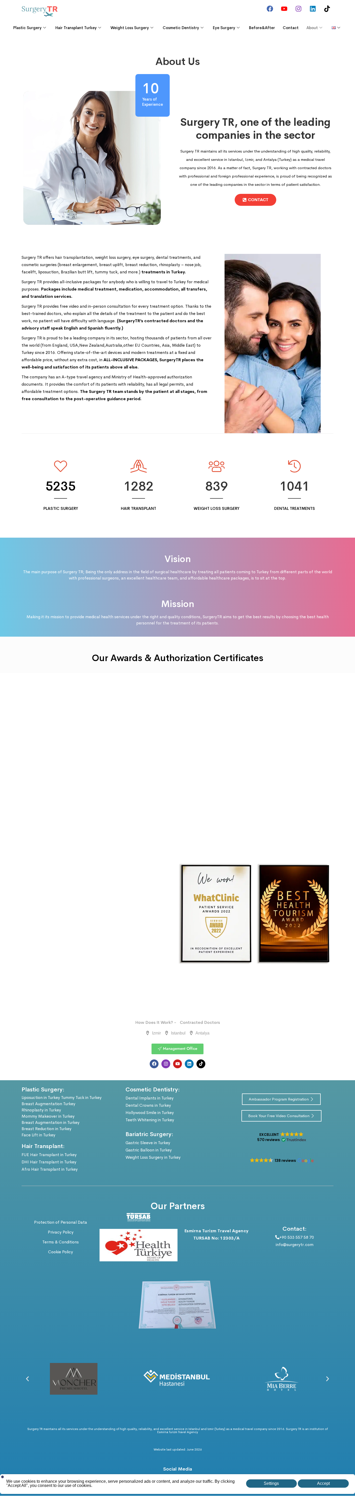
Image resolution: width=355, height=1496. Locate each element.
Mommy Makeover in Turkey (48, 1116)
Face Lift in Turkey (38, 1135)
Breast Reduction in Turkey (46, 1128)
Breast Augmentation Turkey (48, 1103)
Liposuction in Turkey (41, 1097)
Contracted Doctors (200, 1022)
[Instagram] (298, 8)
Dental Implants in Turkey (150, 1098)
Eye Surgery (224, 27)
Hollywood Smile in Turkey (150, 1112)
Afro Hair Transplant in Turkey (50, 1169)
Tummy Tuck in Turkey (81, 1097)
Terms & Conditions (60, 1242)
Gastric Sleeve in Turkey (148, 1142)
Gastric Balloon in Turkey (149, 1150)
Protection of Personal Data (60, 1222)
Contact (291, 27)
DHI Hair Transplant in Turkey (49, 1162)
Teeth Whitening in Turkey (150, 1120)
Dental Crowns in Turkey (148, 1105)
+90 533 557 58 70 (296, 1237)
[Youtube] (284, 8)
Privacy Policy (61, 1232)
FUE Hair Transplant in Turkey (49, 1154)
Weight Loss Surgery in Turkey (153, 1157)
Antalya (202, 1033)
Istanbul (178, 1033)
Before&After (262, 27)
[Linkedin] (312, 8)
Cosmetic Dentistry (181, 27)
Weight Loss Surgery (129, 27)
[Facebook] (269, 8)
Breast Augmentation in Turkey (51, 1122)
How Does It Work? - (155, 1022)
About (312, 27)
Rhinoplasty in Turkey (41, 1110)
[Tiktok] (326, 8)
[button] (281, 1137)
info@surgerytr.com (294, 1244)
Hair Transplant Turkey (76, 27)
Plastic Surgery (27, 27)
